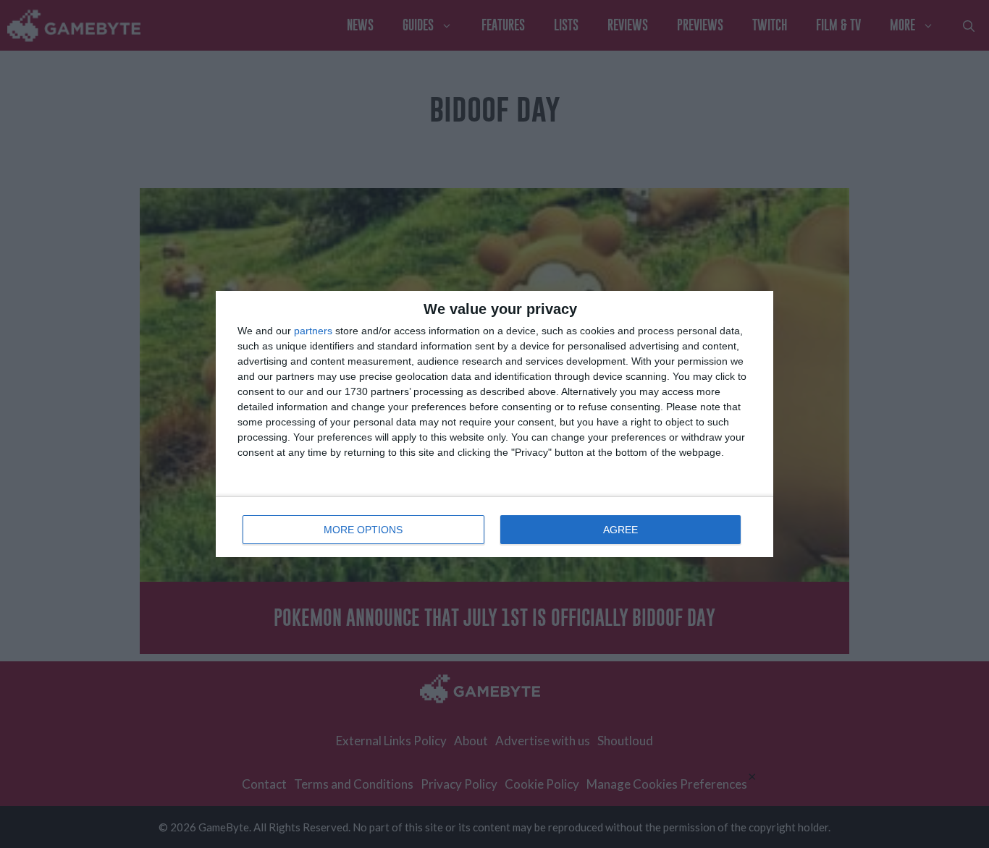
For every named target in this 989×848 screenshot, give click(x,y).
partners (313, 331)
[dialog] (494, 424)
